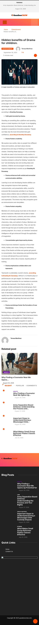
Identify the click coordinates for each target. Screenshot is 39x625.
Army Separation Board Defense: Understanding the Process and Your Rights (27, 501)
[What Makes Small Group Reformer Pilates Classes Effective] (8, 530)
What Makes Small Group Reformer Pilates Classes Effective (24, 433)
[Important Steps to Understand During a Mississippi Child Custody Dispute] (8, 515)
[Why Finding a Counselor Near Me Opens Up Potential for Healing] (8, 485)
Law (14, 403)
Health (6, 372)
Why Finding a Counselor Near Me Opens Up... (24, 394)
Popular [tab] (20, 386)
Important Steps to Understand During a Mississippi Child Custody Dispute (26, 517)
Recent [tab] (8, 386)
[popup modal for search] (34, 22)
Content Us (9, 551)
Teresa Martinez (27, 48)
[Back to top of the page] (35, 621)
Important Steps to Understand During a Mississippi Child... (22, 420)
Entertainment (16, 29)
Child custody (18, 416)
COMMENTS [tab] (31, 386)
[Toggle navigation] (5, 22)
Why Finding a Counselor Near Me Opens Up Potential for (27, 486)
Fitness (15, 429)
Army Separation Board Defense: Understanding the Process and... (23, 407)
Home (6, 29)
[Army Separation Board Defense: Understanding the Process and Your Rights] (8, 498)
